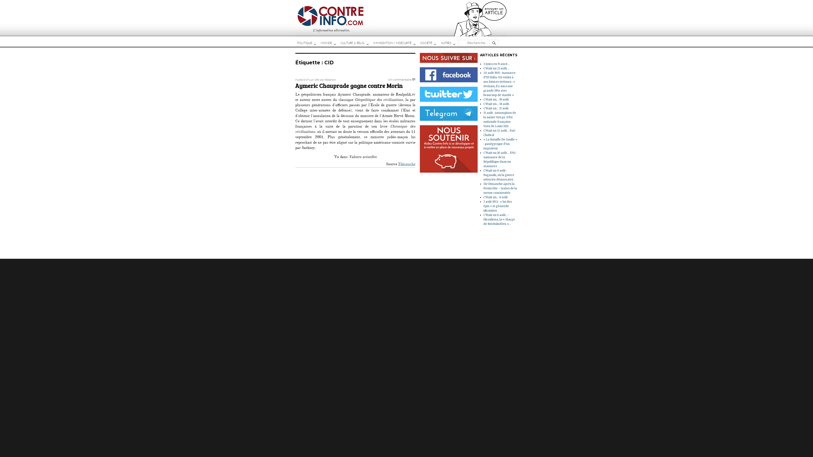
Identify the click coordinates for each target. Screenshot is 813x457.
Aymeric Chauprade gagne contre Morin (349, 85)
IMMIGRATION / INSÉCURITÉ (392, 43)
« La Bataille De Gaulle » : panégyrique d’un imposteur (500, 144)
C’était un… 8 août (495, 197)
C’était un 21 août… (496, 68)
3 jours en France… (496, 64)
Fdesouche (406, 165)
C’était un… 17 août (496, 108)
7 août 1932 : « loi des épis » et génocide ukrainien (497, 206)
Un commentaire (400, 79)
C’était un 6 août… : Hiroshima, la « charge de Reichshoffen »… (499, 219)
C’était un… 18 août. (496, 104)
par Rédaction (328, 79)
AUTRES (446, 43)
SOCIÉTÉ (426, 43)
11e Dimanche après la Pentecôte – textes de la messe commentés (500, 188)
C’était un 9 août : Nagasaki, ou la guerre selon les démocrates (498, 175)
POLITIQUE (304, 43)
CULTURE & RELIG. (353, 43)
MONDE (326, 43)
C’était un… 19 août (496, 99)
